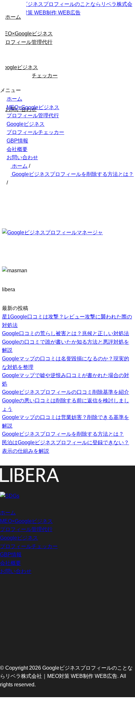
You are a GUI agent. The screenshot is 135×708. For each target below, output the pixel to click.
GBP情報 (17, 141)
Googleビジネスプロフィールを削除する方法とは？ (63, 434)
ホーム (14, 99)
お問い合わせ (22, 157)
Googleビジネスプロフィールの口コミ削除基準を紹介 (65, 392)
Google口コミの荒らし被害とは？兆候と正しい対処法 (65, 333)
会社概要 (17, 149)
